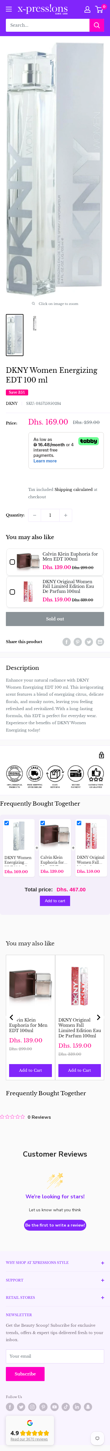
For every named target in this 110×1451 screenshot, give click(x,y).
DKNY (12, 403)
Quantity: (15, 515)
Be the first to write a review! (55, 1225)
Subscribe (25, 1374)
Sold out (55, 619)
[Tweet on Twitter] (89, 642)
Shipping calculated (74, 489)
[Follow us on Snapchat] (88, 1407)
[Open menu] (9, 9)
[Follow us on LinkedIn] (77, 1407)
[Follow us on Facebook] (10, 1407)
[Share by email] (100, 642)
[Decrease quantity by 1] (34, 515)
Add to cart (55, 900)
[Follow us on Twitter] (21, 1407)
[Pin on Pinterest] (78, 642)
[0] (99, 9)
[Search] (96, 25)
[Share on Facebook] (66, 642)
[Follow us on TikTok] (66, 1407)
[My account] (87, 9)
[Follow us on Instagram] (32, 1407)
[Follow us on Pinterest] (43, 1407)
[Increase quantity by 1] (66, 515)
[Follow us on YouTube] (54, 1407)
